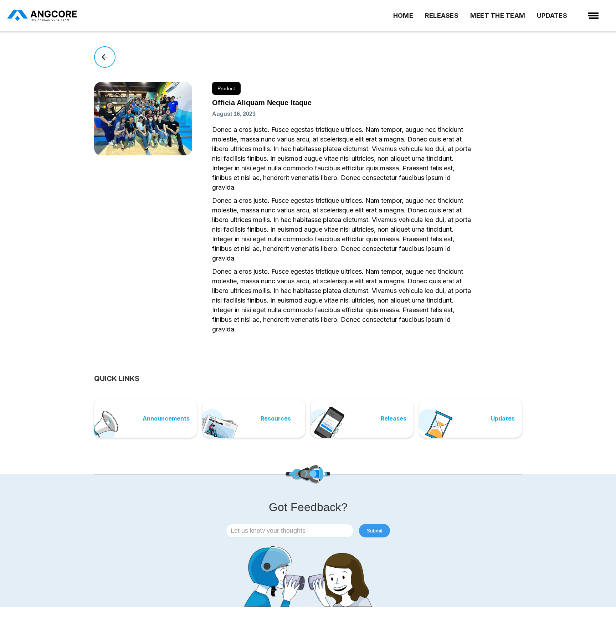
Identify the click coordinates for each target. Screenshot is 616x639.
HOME (403, 15)
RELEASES (441, 15)
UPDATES (552, 15)
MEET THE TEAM (497, 15)
